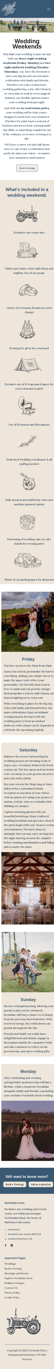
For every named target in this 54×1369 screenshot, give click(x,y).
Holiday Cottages (14, 1282)
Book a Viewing (15, 1184)
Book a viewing (27, 168)
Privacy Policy (12, 1292)
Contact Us (11, 1287)
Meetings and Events (16, 1273)
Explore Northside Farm (18, 1278)
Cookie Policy (12, 1297)
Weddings (10, 1263)
